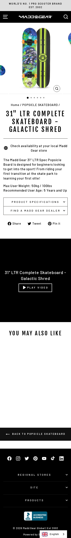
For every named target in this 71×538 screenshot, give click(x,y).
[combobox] (53, 534)
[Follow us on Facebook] (9, 458)
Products (34, 500)
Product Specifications (35, 201)
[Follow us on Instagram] (18, 458)
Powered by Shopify (35, 534)
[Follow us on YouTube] (44, 458)
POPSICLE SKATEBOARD (40, 105)
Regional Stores (34, 474)
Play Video (37, 287)
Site (34, 487)
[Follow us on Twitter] (27, 458)
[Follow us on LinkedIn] (61, 458)
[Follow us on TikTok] (53, 458)
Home (15, 105)
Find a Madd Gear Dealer (35, 210)
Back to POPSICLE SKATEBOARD (38, 433)
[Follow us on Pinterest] (35, 458)
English (54, 534)
